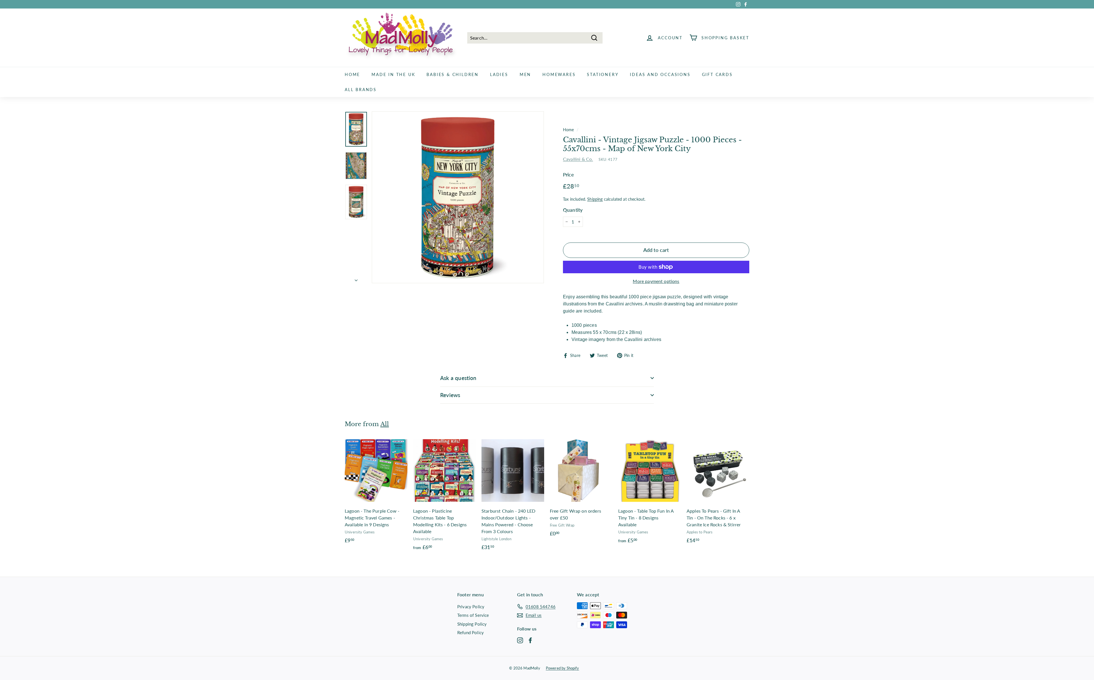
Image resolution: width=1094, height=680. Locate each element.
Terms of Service (473, 615)
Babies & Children (452, 74)
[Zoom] (458, 197)
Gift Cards (717, 74)
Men (525, 74)
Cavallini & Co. (578, 159)
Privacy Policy (470, 606)
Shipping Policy (472, 623)
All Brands (361, 89)
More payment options (656, 281)
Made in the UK (393, 74)
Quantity (573, 210)
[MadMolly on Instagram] (520, 639)
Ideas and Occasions (660, 74)
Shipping (595, 199)
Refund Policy (470, 632)
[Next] (356, 278)
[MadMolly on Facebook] (530, 639)
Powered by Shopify (562, 668)
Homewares (558, 74)
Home (352, 74)
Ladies (499, 74)
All (384, 424)
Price (568, 175)
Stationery (603, 74)
